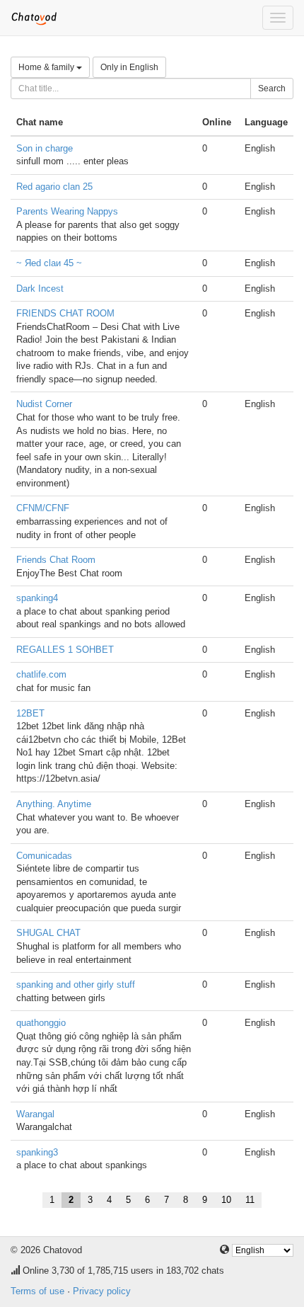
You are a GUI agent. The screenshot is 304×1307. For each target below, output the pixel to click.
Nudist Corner (44, 404)
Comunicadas (44, 855)
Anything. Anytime (53, 804)
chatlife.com (41, 674)
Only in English (129, 67)
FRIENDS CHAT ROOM (65, 313)
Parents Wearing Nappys (67, 211)
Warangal (35, 1114)
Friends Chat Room (55, 559)
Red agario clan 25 (54, 186)
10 (226, 1199)
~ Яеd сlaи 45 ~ (49, 263)
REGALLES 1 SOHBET (65, 649)
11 (250, 1199)
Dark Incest (40, 288)
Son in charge (44, 148)
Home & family (47, 67)
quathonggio (41, 1022)
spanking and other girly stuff (75, 984)
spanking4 (37, 598)
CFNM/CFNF (42, 508)
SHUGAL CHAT (48, 933)
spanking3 (37, 1152)
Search (272, 88)
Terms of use (37, 1291)
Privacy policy (102, 1291)
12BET (30, 713)
